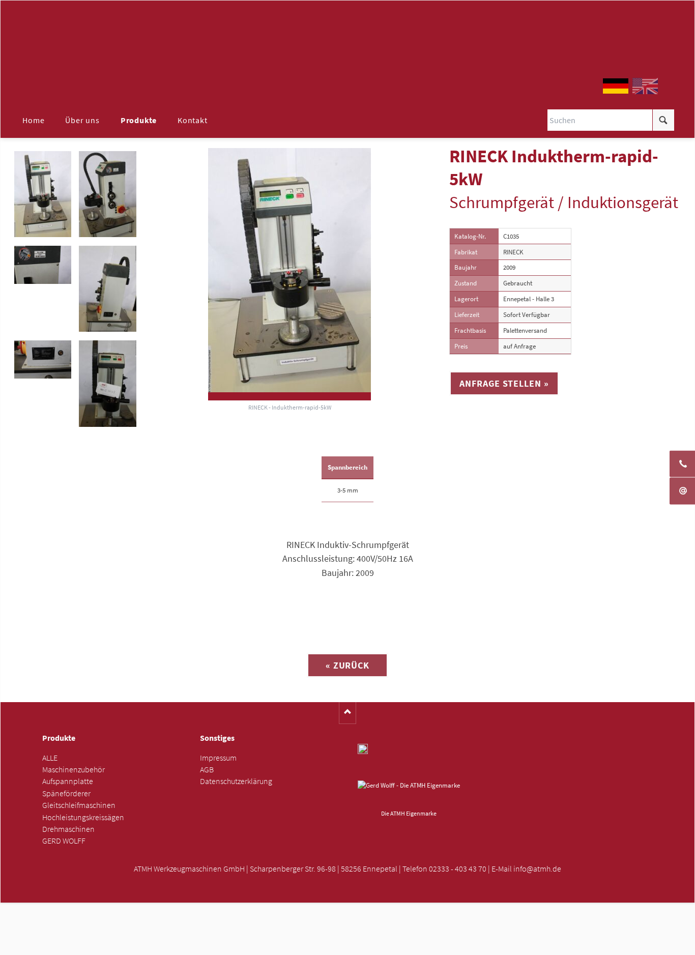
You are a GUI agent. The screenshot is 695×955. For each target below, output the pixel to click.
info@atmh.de (537, 869)
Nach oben (348, 713)
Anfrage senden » (347, 944)
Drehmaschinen (68, 829)
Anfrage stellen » (503, 383)
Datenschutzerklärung (236, 781)
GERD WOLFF (63, 841)
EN (645, 86)
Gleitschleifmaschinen (78, 805)
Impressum (218, 758)
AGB (207, 769)
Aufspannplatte (67, 781)
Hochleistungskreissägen (83, 817)
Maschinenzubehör (73, 769)
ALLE (49, 758)
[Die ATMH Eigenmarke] (409, 793)
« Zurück (347, 665)
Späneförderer (66, 793)
